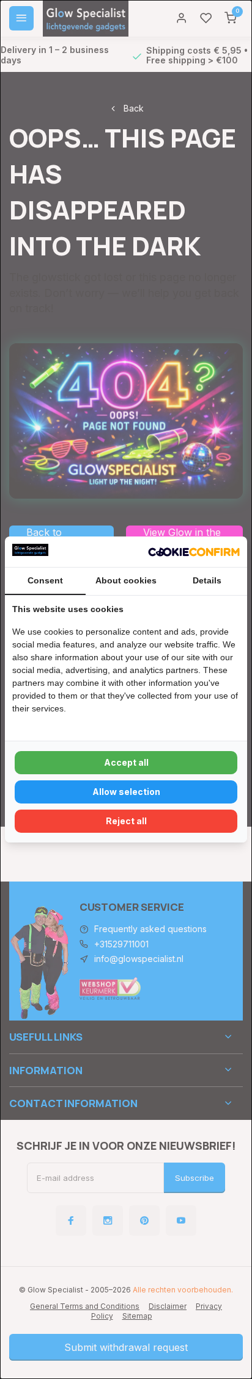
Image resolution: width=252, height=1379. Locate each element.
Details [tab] (207, 580)
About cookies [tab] (126, 580)
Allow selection (126, 791)
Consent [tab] (45, 580)
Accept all (126, 762)
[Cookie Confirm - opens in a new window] (194, 552)
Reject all (126, 821)
